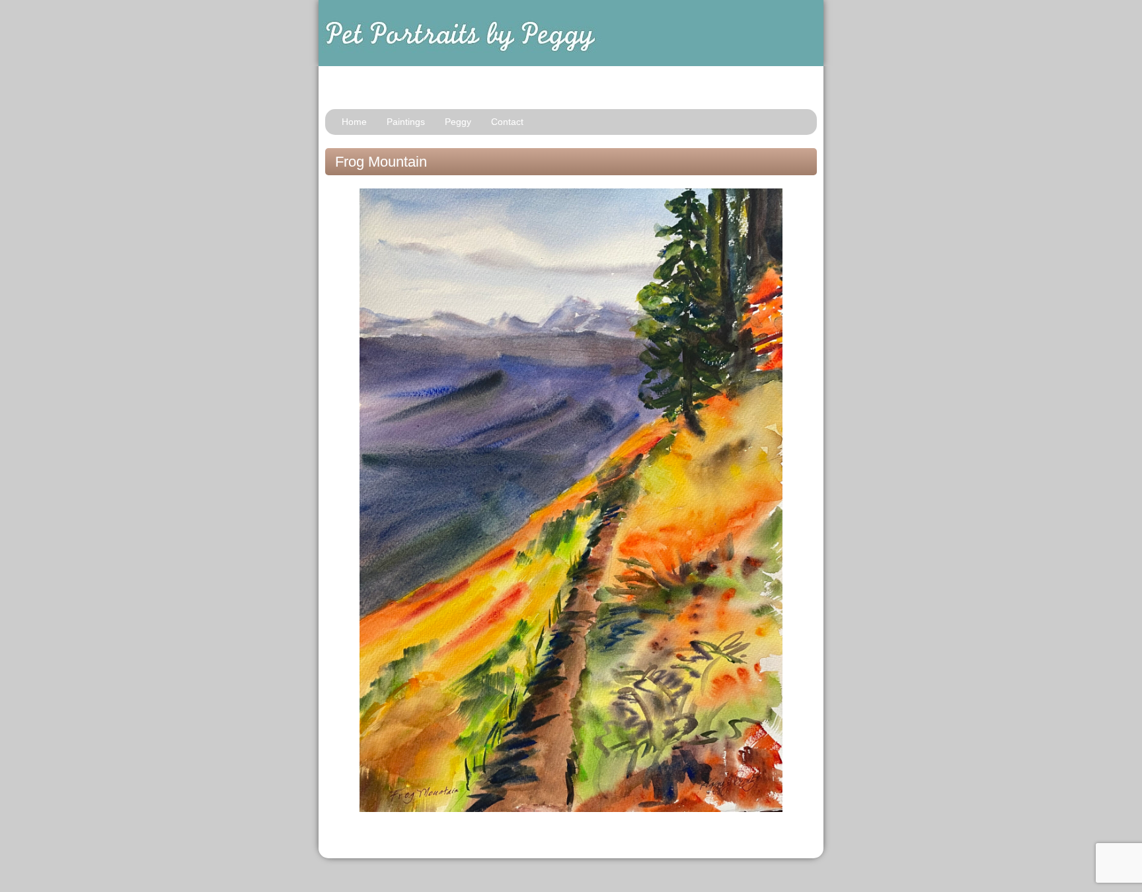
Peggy (458, 121)
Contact (507, 121)
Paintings (406, 121)
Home (354, 121)
